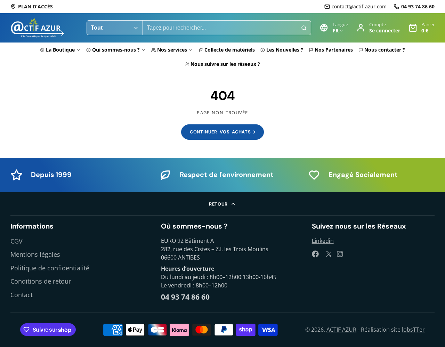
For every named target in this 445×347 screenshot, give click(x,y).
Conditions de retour (40, 281)
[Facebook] (315, 253)
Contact (21, 295)
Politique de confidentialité (49, 268)
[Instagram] (340, 253)
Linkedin (323, 241)
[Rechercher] (304, 28)
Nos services (172, 49)
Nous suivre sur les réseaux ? (225, 64)
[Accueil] (37, 27)
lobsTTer (413, 329)
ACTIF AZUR (341, 329)
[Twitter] (327, 253)
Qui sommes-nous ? (116, 49)
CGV (16, 241)
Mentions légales (35, 254)
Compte (378, 27)
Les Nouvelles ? (284, 49)
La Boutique (60, 49)
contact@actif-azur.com (359, 6)
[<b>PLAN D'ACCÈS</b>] (31, 6)
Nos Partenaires (334, 49)
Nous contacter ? (384, 49)
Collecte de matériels (229, 49)
